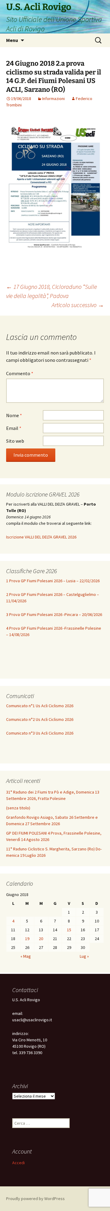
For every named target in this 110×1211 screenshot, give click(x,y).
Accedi (18, 1162)
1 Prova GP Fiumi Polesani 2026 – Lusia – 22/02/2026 (53, 580)
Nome (14, 415)
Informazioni (53, 98)
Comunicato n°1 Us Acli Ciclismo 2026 (39, 705)
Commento (19, 373)
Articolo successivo (78, 305)
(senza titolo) (18, 808)
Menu (12, 40)
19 (27, 938)
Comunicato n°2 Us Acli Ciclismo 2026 (39, 719)
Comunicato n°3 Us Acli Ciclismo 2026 (39, 733)
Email (13, 428)
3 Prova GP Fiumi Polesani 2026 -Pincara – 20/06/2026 (54, 614)
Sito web (15, 441)
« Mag (25, 956)
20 (41, 938)
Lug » (84, 956)
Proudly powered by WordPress (35, 1198)
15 (69, 929)
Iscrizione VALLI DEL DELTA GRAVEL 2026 (41, 537)
